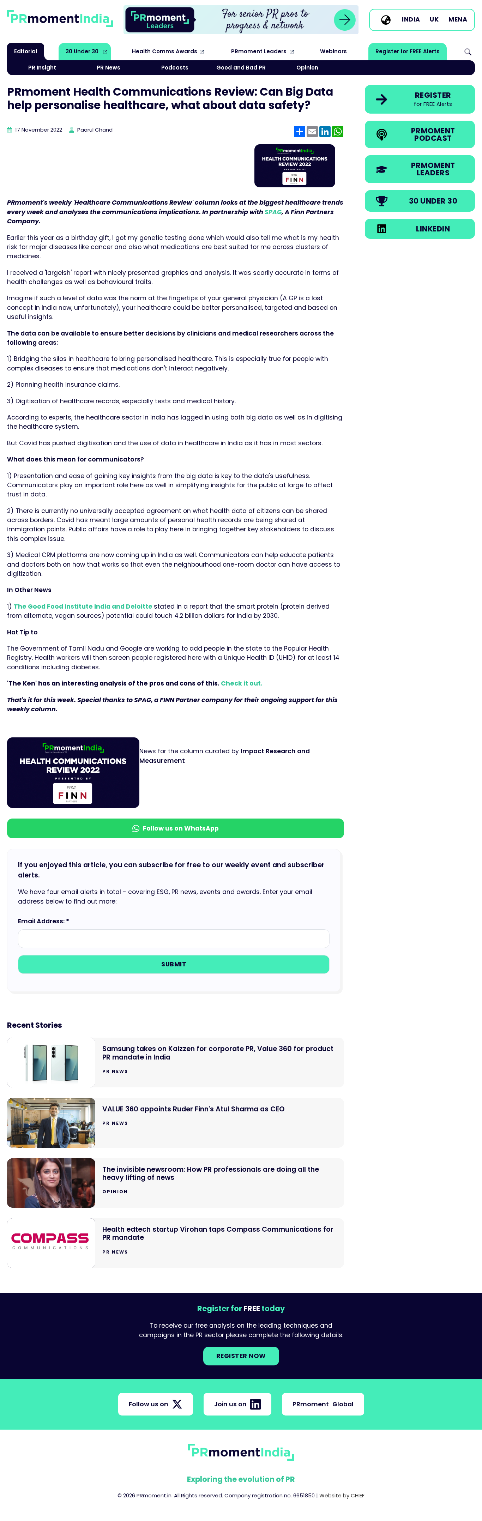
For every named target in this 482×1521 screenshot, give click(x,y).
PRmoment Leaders (259, 51)
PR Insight (42, 67)
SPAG (273, 212)
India (411, 20)
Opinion (307, 67)
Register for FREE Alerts (407, 51)
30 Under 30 (82, 51)
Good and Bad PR (241, 67)
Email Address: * (43, 921)
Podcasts (174, 67)
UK (434, 20)
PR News (108, 67)
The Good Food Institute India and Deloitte (84, 606)
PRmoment (323, 1404)
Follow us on (148, 1404)
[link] (241, 19)
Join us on (230, 1404)
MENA (457, 20)
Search (468, 51)
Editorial (25, 51)
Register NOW (241, 1356)
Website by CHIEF (341, 1495)
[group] (241, 19)
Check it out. (242, 683)
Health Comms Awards (164, 51)
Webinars (333, 51)
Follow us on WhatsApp (181, 828)
